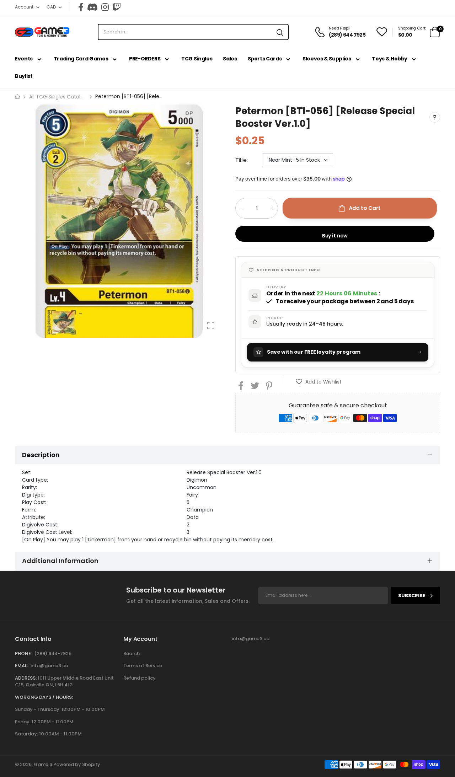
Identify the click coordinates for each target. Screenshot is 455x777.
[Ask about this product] (434, 117)
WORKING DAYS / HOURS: (44, 697)
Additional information (60, 560)
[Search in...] (280, 32)
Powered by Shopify (76, 764)
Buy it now (335, 235)
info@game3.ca (49, 665)
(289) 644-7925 (52, 653)
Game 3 (43, 764)
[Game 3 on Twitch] (116, 7)
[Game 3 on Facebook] (81, 7)
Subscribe (411, 595)
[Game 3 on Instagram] (105, 7)
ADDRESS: (26, 678)
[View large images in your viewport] (211, 325)
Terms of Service (142, 665)
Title (241, 160)
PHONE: (23, 653)
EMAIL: (22, 665)
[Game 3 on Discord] (92, 7)
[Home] (17, 96)
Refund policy (139, 678)
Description (41, 454)
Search (131, 653)
